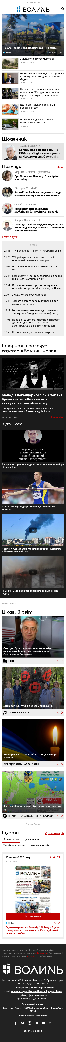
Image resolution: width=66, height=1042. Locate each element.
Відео (7, 424)
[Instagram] (29, 1023)
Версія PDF (54, 857)
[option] (33, 637)
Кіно (11, 661)
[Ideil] (33, 1031)
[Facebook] (15, 1023)
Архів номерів (54, 833)
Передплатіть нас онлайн (21, 764)
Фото (18, 424)
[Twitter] (22, 1023)
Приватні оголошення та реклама (30, 816)
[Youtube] (43, 1023)
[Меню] (3, 9)
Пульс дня (10, 237)
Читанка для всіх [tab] (39, 845)
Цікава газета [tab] (32, 839)
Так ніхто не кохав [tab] (14, 845)
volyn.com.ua (41, 953)
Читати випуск (33, 916)
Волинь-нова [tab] (11, 839)
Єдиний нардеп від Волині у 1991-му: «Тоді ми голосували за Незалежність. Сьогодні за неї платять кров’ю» (33, 930)
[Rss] (50, 1023)
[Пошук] (63, 9)
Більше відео (57, 417)
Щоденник (14, 138)
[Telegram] (36, 1023)
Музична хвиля (18, 712)
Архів (60, 166)
